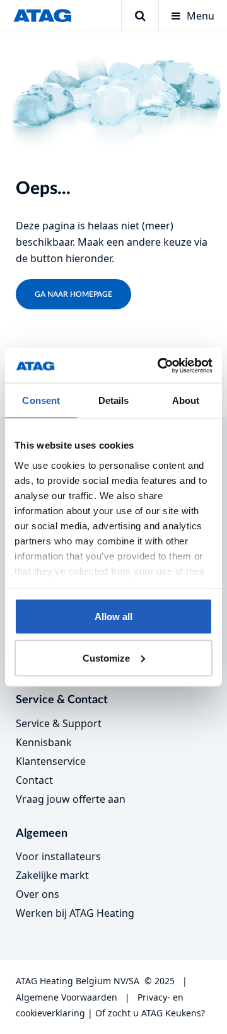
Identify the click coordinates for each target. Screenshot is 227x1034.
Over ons (37, 894)
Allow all (113, 616)
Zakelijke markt (52, 875)
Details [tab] (113, 400)
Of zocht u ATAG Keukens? (150, 1013)
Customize (106, 657)
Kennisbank (44, 742)
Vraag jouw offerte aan (70, 799)
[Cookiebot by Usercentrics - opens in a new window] (160, 365)
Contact (34, 780)
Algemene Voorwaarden (66, 997)
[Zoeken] (139, 16)
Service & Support (59, 723)
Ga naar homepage (73, 294)
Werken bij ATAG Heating (75, 913)
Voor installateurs (58, 856)
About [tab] (186, 400)
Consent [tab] (41, 400)
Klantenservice (51, 761)
